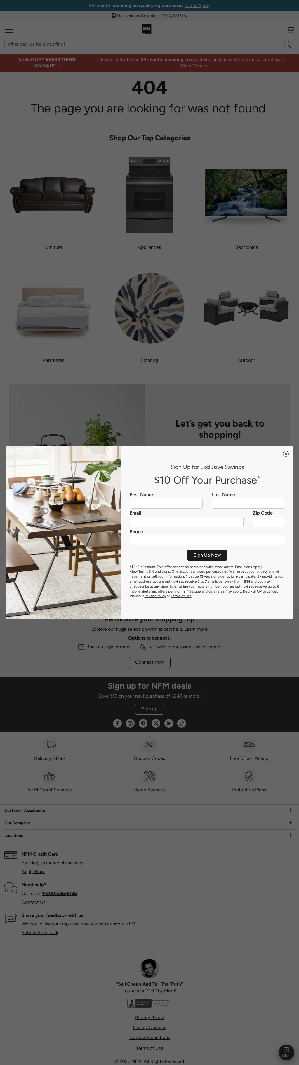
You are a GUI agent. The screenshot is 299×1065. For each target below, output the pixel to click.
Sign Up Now (207, 555)
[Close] (286, 453)
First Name (141, 494)
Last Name (223, 494)
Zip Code (263, 513)
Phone (136, 531)
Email (135, 513)
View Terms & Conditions (150, 571)
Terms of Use (181, 596)
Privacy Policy (155, 596)
